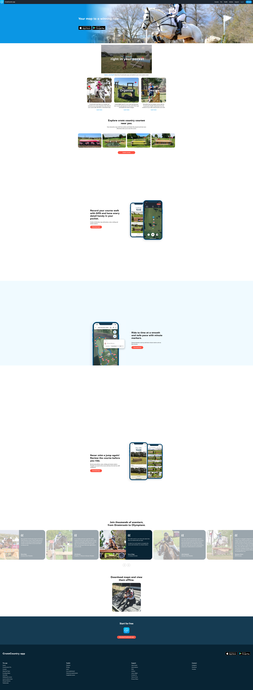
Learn (67, 669)
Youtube (194, 669)
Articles (231, 2)
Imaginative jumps (70, 675)
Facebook (194, 667)
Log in (242, 2)
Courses (217, 2)
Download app (96, 227)
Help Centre (134, 665)
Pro (221, 2)
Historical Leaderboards (72, 673)
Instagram (194, 665)
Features (68, 665)
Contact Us (134, 675)
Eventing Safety (6, 673)
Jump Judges (134, 673)
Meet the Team (6, 671)
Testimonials (6, 683)
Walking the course (7, 677)
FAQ (132, 669)
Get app (249, 1)
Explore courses (126, 152)
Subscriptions (134, 667)
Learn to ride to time (8, 679)
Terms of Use (134, 677)
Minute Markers (6, 681)
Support (237, 2)
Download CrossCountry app (126, 637)
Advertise (5, 675)
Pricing (68, 667)
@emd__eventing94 (109, 74)
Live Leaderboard (70, 671)
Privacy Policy (134, 679)
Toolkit (225, 2)
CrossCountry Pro (7, 667)
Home (4, 665)
